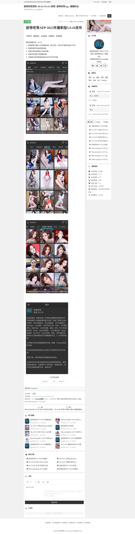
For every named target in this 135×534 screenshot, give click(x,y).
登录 (110, 2)
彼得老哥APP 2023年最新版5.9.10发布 (44, 444)
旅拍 (106, 77)
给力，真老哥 (94, 96)
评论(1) (74, 422)
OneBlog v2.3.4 (77, 531)
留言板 (103, 16)
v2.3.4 (100, 195)
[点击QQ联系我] (97, 66)
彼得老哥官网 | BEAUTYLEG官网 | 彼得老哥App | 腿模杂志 (51, 6)
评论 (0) (81, 21)
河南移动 (51, 36)
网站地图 (56, 523)
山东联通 (44, 36)
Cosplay (104, 80)
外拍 (102, 77)
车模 (94, 80)
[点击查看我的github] (105, 66)
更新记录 (72, 523)
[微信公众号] (99, 40)
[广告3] (99, 26)
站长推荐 (64, 523)
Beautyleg (70, 16)
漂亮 (91, 110)
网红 (90, 80)
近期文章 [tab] (92, 122)
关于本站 (97, 2)
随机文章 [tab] (108, 122)
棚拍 (98, 77)
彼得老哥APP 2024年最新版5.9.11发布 (44, 420)
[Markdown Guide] (47, 482)
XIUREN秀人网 (83, 16)
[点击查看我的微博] (101, 66)
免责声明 (87, 523)
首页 (61, 16)
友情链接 (104, 2)
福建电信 (36, 36)
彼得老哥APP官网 (67, 426)
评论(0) (44, 422)
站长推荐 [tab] (100, 122)
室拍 (94, 77)
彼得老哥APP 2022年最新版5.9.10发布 (74, 438)
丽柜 (94, 16)
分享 (62, 381)
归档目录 (79, 523)
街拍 (98, 80)
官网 (34, 393)
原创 (28, 22)
